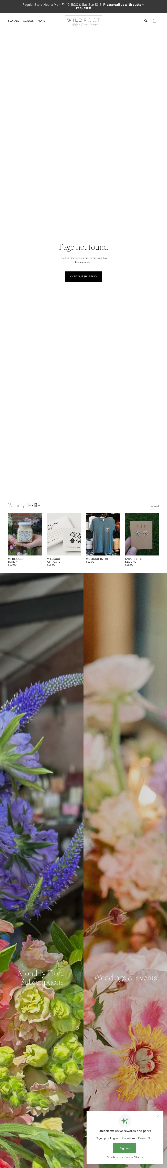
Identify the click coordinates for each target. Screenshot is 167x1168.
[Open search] (145, 20)
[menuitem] (41, 20)
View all (155, 506)
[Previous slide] (50, 534)
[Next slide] (78, 534)
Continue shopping (83, 276)
